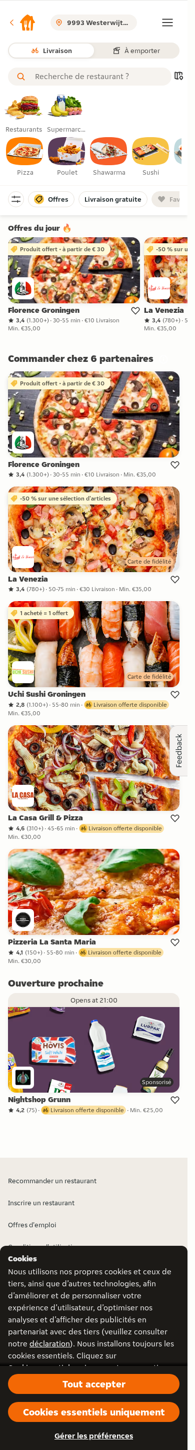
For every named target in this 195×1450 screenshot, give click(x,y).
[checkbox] (25, 157)
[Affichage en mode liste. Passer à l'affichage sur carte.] (178, 77)
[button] (22, 23)
